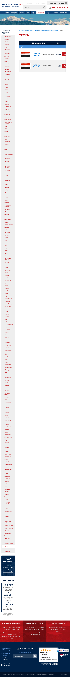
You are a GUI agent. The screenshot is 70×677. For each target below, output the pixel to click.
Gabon (6, 200)
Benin (6, 85)
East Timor (7, 170)
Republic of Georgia (7, 206)
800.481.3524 (60, 8)
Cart (63, 3)
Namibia (6, 357)
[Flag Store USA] (12, 5)
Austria (6, 61)
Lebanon (6, 288)
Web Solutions (65, 674)
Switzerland (7, 484)
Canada (6, 117)
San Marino (7, 420)
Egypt (6, 175)
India (5, 240)
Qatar (6, 410)
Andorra (6, 44)
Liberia (6, 293)
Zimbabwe (7, 551)
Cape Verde (7, 119)
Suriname (7, 476)
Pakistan (6, 385)
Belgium (6, 79)
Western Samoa (8, 543)
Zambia (6, 549)
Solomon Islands (6, 448)
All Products (6, 12)
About (37, 3)
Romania (6, 412)
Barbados (7, 74)
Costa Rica (7, 142)
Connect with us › (7, 665)
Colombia (7, 134)
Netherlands (7, 365)
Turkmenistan (8, 511)
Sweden (6, 481)
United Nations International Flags (48, 30)
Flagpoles (55, 12)
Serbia (6, 432)
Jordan (6, 267)
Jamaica (6, 262)
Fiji (5, 192)
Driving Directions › (5, 658)
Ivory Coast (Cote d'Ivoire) (8, 259)
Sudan (6, 473)
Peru (5, 399)
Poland (6, 405)
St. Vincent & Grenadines (8, 470)
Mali (5, 319)
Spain (6, 459)
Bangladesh (7, 72)
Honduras (7, 232)
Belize (6, 82)
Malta (5, 322)
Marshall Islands (8, 324)
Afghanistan (7, 37)
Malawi (6, 311)
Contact (43, 3)
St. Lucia (6, 467)
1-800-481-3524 (8, 567)
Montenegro (7, 345)
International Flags (32, 30)
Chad (5, 126)
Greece (6, 214)
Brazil (5, 99)
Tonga (6, 499)
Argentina (7, 53)
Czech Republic (8, 152)
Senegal (6, 429)
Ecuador (6, 173)
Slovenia (6, 445)
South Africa (7, 454)
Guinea (6, 222)
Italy (5, 256)
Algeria (6, 42)
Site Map (51, 674)
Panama (6, 390)
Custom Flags (63, 12)
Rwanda (6, 418)
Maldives (6, 317)
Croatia (6, 144)
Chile (5, 129)
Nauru (6, 359)
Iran (5, 245)
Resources (30, 3)
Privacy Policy (35, 674)
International (40, 12)
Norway (6, 380)
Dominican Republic (7, 167)
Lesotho (6, 291)
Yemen (6, 546)
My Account (52, 3)
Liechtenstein (8, 298)
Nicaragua (7, 370)
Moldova (6, 337)
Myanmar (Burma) (7, 354)
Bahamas (7, 66)
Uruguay (6, 531)
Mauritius (7, 329)
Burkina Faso (7, 107)
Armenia (6, 56)
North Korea (7, 377)
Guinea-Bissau (8, 225)
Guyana (6, 227)
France (6, 197)
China (6, 131)
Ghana (6, 212)
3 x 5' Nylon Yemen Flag (36, 66)
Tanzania (6, 492)
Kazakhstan (7, 270)
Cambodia (7, 112)
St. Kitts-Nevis (8, 464)
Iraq (5, 248)
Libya (5, 296)
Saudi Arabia (7, 427)
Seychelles (7, 435)
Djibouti (6, 161)
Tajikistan (7, 489)
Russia (6, 415)
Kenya (6, 273)
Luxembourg (8, 304)
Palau (5, 388)
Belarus (6, 77)
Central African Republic (8, 123)
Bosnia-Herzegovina (8, 93)
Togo (5, 497)
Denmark (7, 158)
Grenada (6, 217)
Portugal (6, 407)
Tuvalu (6, 514)
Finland (6, 195)
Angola (6, 47)
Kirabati (6, 275)
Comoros (7, 136)
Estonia (6, 187)
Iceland (6, 238)
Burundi (6, 109)
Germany (7, 209)
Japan (6, 265)
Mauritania (7, 327)
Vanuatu (6, 536)
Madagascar (7, 309)
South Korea (7, 457)
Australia (6, 59)
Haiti (5, 230)
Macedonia (7, 306)
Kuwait (6, 278)
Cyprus (6, 149)
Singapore (7, 440)
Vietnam (6, 541)
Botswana (7, 96)
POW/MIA (48, 12)
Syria (5, 486)
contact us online (8, 572)
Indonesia (7, 243)
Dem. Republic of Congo (8, 155)
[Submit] (35, 656)
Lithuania (7, 301)
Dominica (7, 164)
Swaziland (7, 479)
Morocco (6, 348)
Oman (6, 383)
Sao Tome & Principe (7, 424)
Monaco (6, 340)
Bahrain (6, 69)
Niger (6, 372)
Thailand (6, 494)
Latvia (6, 285)
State (28, 12)
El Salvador (7, 178)
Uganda (6, 516)
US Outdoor (14, 12)
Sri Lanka (7, 462)
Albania (6, 39)
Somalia (6, 451)
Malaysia (6, 314)
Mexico (6, 332)
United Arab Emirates (7, 522)
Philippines (7, 402)
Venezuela (7, 538)
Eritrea (6, 184)
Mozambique (8, 350)
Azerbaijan (7, 64)
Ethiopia (6, 190)
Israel (5, 253)
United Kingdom (8, 525)
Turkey (6, 508)
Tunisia (6, 506)
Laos (5, 283)
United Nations (8, 528)
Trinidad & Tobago (7, 503)
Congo (6, 139)
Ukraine (6, 519)
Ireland (6, 251)
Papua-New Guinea (7, 394)
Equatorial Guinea (7, 181)
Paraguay (7, 397)
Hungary (6, 235)
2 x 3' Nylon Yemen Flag (36, 54)
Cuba (5, 147)
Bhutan (6, 87)
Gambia (6, 203)
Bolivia (6, 90)
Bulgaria (6, 104)
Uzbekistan (7, 533)
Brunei (6, 101)
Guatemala (7, 219)
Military (33, 12)
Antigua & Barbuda (7, 50)
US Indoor (22, 12)
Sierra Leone (8, 437)
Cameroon (7, 114)
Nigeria (6, 375)
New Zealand (8, 367)
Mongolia (7, 342)
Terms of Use (44, 674)
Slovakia (6, 442)
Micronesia (7, 335)
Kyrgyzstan (7, 280)
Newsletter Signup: (25, 652)
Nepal (6, 362)
